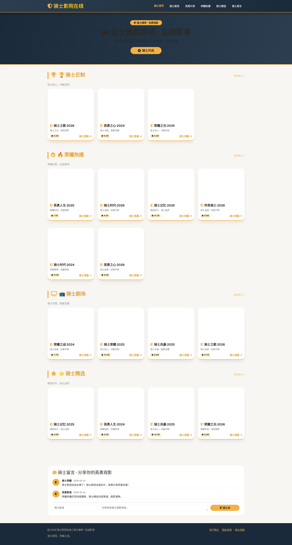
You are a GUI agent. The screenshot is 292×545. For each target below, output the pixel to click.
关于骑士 (214, 529)
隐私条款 (227, 529)
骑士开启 (148, 50)
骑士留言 (237, 6)
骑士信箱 (240, 529)
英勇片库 (190, 6)
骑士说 (226, 507)
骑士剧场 (174, 6)
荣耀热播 (205, 6)
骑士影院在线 (68, 6)
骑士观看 (84, 136)
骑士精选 (221, 6)
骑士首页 (159, 5)
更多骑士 (238, 75)
